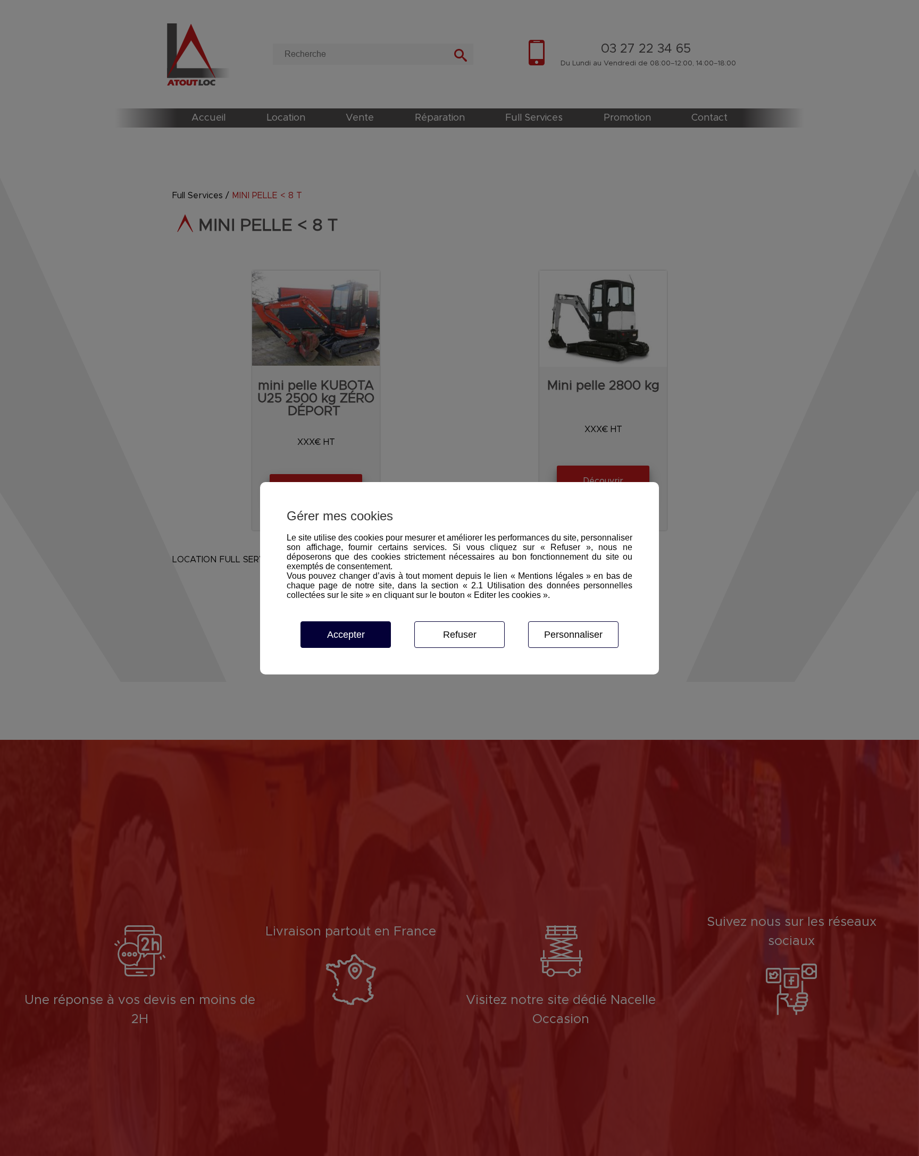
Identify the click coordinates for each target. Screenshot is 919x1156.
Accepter (346, 634)
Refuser (460, 634)
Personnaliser (573, 634)
